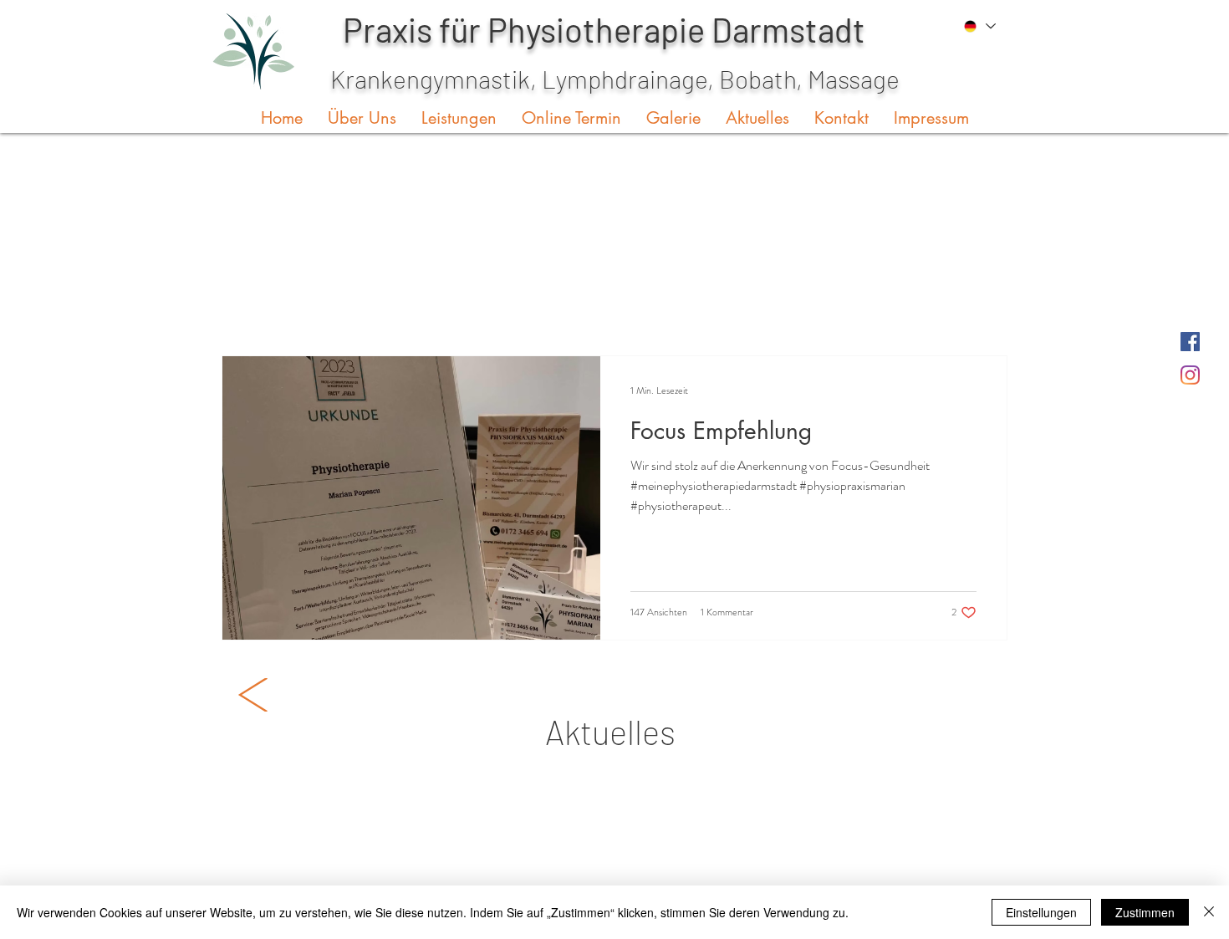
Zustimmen (1145, 912)
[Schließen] (1209, 912)
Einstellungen (1041, 912)
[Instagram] (1190, 375)
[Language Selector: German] (978, 26)
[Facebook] (1190, 341)
